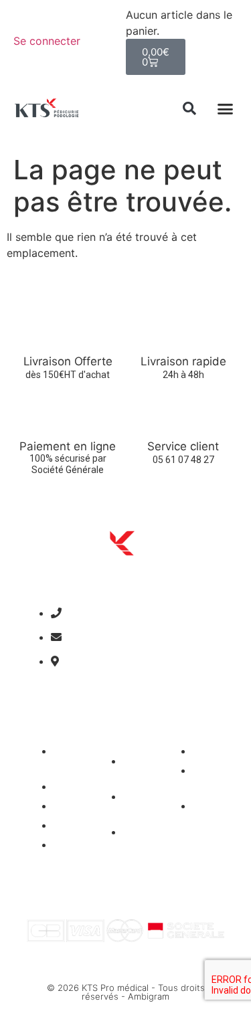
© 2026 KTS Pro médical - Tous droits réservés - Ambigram (126, 992)
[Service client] (183, 415)
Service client (183, 446)
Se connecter (46, 41)
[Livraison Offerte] (68, 330)
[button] (189, 108)
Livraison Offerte (67, 361)
